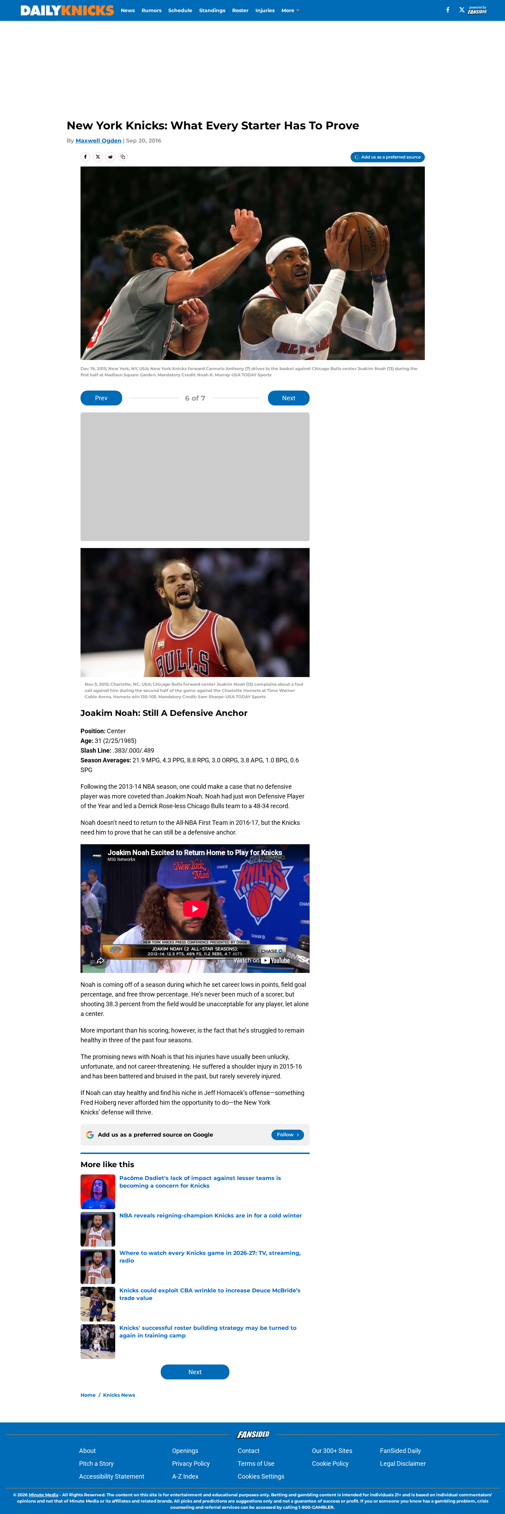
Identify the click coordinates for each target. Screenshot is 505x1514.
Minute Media (43, 1494)
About (87, 1450)
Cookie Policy (330, 1463)
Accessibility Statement (111, 1476)
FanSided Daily (400, 1450)
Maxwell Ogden (98, 140)
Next (288, 398)
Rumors (151, 10)
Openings (185, 1450)
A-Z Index (185, 1476)
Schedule (180, 10)
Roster (240, 10)
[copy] (123, 157)
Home (88, 1395)
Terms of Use (256, 1463)
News (128, 10)
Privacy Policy (191, 1463)
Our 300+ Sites (332, 1450)
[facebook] (447, 9)
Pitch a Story (96, 1463)
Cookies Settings (261, 1476)
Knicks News (119, 1395)
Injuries (265, 10)
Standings (212, 10)
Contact (249, 1450)
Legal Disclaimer (403, 1463)
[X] (462, 9)
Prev (101, 398)
